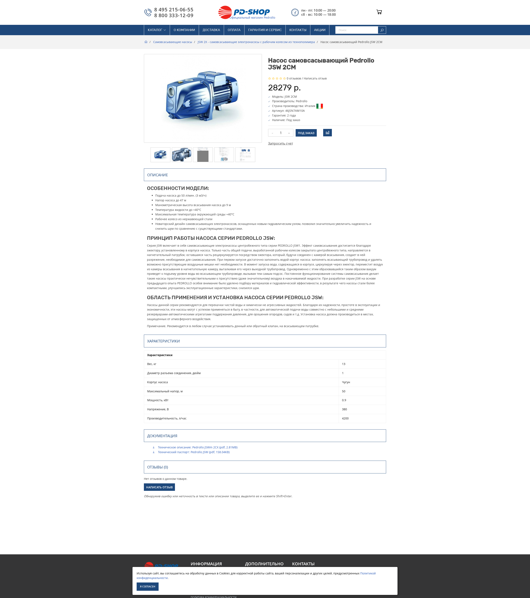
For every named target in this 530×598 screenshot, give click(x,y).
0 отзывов (294, 78)
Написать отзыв (315, 78)
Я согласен (147, 586)
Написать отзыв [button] (159, 487)
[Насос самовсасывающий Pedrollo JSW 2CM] (160, 155)
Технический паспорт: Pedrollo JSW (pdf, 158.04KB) (193, 452)
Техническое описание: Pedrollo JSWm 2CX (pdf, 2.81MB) (197, 447)
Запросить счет (280, 143)
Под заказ (306, 133)
